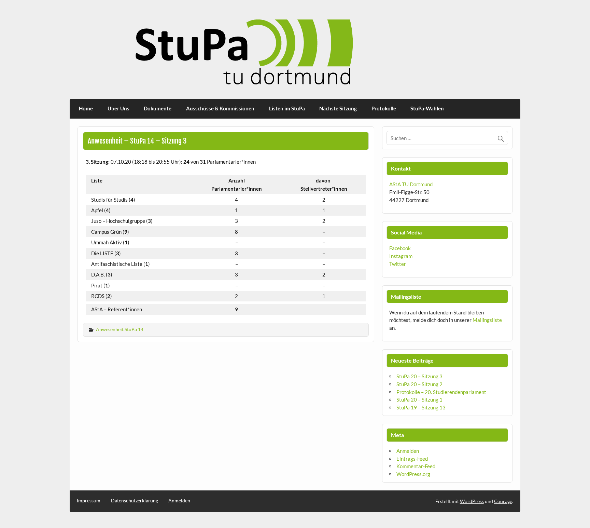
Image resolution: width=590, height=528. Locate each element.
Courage (503, 501)
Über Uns (118, 108)
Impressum (88, 500)
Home (86, 108)
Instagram (400, 256)
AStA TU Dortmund (411, 184)
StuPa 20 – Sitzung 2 (419, 384)
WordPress (472, 501)
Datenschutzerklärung (134, 500)
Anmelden (407, 451)
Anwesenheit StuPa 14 (119, 329)
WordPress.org (413, 474)
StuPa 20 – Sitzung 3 (419, 376)
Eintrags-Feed (412, 459)
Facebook (400, 248)
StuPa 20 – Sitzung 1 (419, 399)
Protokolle (383, 108)
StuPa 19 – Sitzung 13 (421, 407)
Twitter (397, 264)
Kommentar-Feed (415, 466)
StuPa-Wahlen (427, 108)
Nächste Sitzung (338, 108)
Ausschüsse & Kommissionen (220, 108)
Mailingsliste (487, 320)
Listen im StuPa (287, 108)
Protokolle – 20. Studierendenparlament (441, 392)
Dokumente (157, 108)
